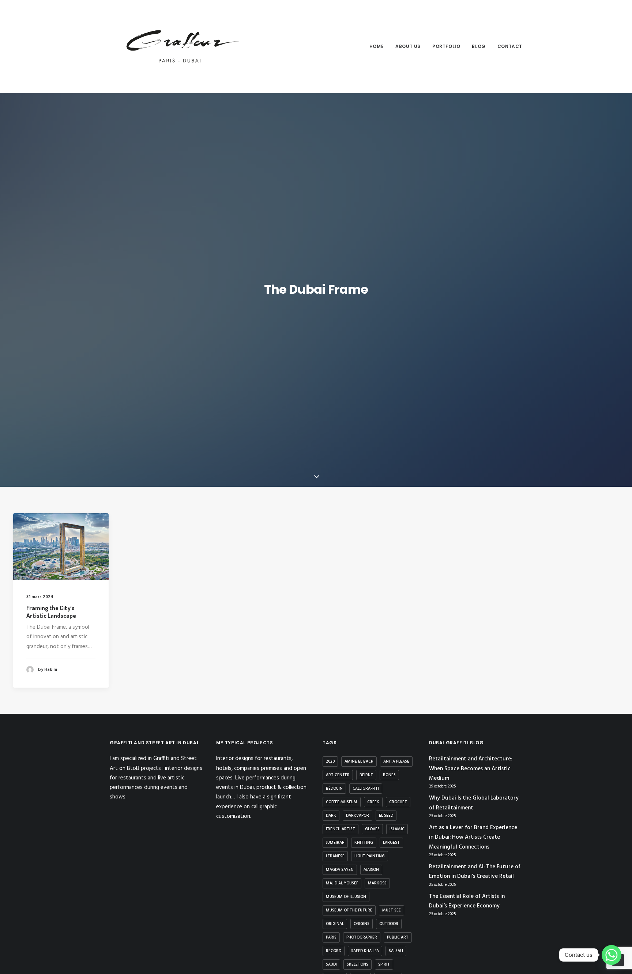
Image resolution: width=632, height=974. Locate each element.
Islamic (397, 829)
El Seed (386, 815)
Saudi (331, 964)
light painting (369, 856)
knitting (363, 842)
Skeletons (357, 964)
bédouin (334, 788)
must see (391, 910)
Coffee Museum (341, 802)
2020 (330, 761)
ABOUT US (408, 46)
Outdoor (388, 924)
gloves (372, 829)
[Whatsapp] (611, 955)
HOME (376, 46)
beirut (366, 775)
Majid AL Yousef (342, 883)
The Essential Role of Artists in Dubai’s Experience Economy (467, 901)
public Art (398, 937)
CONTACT (509, 46)
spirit (384, 964)
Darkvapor (357, 815)
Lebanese (335, 856)
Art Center (338, 775)
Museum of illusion (346, 897)
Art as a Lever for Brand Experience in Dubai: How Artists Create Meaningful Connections (473, 837)
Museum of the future (349, 910)
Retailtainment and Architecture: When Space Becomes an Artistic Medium (470, 769)
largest (391, 842)
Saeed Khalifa (365, 951)
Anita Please (396, 761)
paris (331, 937)
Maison (371, 869)
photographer (361, 937)
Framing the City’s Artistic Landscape (51, 611)
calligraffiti (366, 788)
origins (361, 924)
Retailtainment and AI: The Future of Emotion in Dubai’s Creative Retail (474, 871)
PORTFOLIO (446, 46)
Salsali (396, 951)
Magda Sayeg (340, 869)
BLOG (478, 46)
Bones (389, 775)
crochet (398, 802)
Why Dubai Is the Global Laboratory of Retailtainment (474, 803)
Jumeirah (335, 842)
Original (335, 924)
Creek (373, 802)
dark (331, 815)
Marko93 (377, 883)
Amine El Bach (359, 761)
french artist (340, 829)
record (333, 951)
